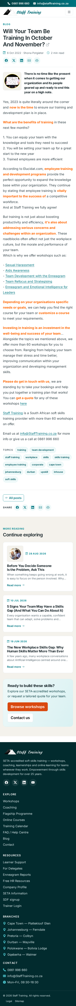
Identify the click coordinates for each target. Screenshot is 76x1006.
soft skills (10, 479)
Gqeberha (14, 954)
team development (43, 449)
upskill (44, 471)
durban (31, 471)
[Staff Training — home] (22, 12)
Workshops (11, 801)
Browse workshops (28, 707)
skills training (62, 457)
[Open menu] (69, 12)
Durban (12, 942)
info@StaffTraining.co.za (38, 433)
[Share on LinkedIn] (21, 60)
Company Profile (15, 887)
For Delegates (13, 868)
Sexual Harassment (19, 265)
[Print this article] (37, 60)
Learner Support (14, 862)
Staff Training (13, 413)
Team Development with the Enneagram (35, 276)
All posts (15, 498)
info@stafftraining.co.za (52, 3)
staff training (12, 457)
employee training (15, 464)
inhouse (58, 471)
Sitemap (19, 1001)
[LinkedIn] (24, 782)
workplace (31, 457)
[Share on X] (14, 60)
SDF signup (11, 899)
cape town (55, 464)
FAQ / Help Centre (15, 832)
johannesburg (13, 471)
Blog (6, 838)
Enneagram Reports (17, 874)
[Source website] (47, 45)
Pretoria (12, 936)
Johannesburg (17, 929)
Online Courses (14, 820)
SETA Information (15, 893)
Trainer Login (12, 906)
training (21, 449)
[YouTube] (33, 782)
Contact (8, 844)
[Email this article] (29, 60)
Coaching (10, 807)
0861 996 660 (20, 3)
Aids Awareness (17, 270)
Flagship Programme (17, 813)
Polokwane (15, 948)
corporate (37, 464)
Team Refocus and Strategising (28, 281)
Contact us (20, 718)
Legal (9, 1001)
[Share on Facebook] (6, 60)
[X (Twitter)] (15, 782)
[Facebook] (6, 782)
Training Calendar (15, 826)
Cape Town (15, 923)
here (23, 403)
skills (46, 457)
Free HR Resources (16, 881)
